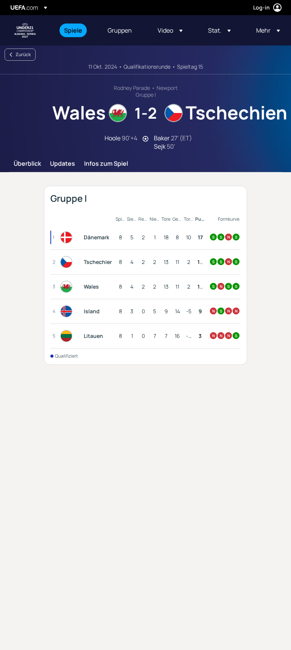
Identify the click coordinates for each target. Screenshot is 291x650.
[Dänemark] (67, 237)
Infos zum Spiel (106, 163)
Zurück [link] (23, 54)
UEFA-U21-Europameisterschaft (25, 30)
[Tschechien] (67, 262)
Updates (62, 163)
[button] (170, 30)
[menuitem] (76, 30)
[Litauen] (67, 336)
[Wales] (67, 287)
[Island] (67, 311)
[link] (73, 30)
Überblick (27, 163)
